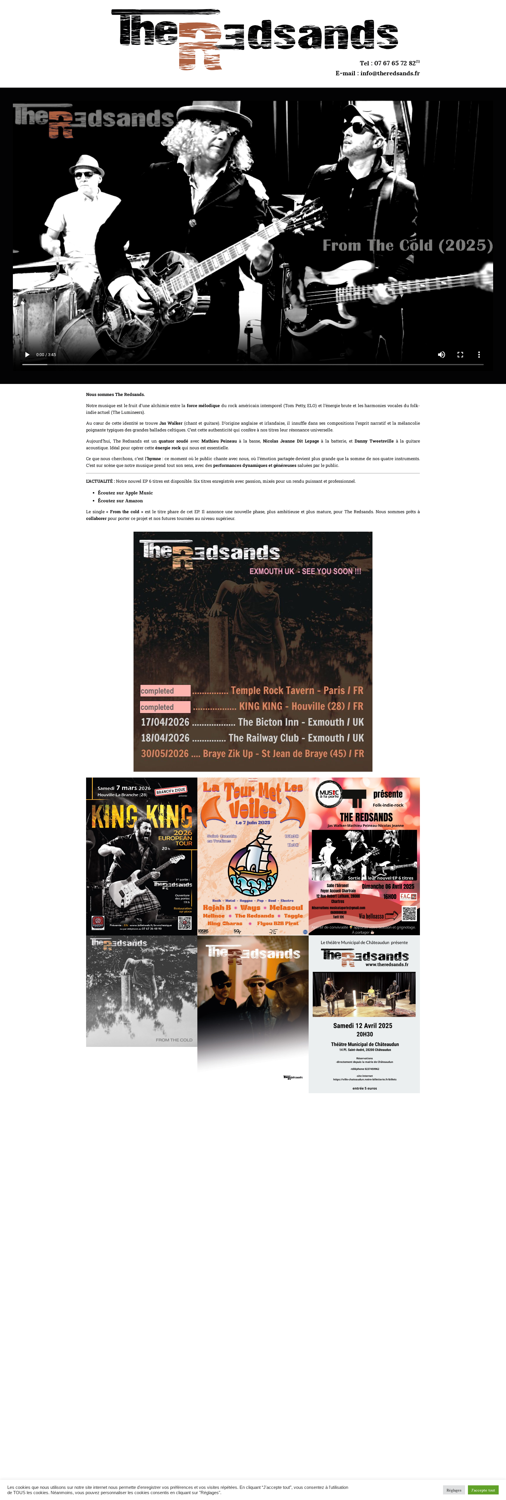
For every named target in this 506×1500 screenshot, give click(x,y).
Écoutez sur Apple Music (125, 492)
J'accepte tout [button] (483, 1489)
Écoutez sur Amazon (121, 500)
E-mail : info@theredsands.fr (378, 72)
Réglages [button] (454, 1489)
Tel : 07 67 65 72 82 (388, 62)
